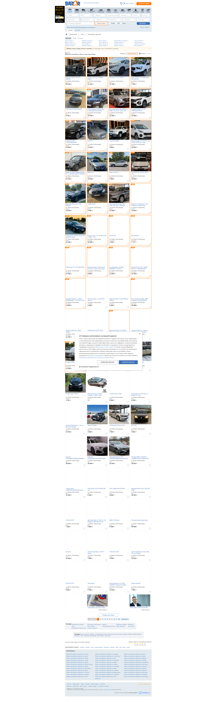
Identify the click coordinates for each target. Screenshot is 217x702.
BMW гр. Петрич (70, 42)
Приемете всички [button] (128, 362)
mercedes (82, 647)
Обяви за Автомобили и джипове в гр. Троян (77, 676)
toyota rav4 (87, 647)
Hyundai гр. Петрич (70, 44)
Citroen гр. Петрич (87, 45)
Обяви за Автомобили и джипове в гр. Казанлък (135, 666)
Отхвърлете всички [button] (107, 362)
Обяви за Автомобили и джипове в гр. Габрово (106, 664)
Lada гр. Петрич (138, 42)
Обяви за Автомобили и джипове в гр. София (77, 654)
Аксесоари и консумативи (94, 624)
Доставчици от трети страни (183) (106, 347)
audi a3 (123, 647)
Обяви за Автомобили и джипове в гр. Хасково (135, 660)
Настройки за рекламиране (95, 355)
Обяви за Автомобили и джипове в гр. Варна (134, 654)
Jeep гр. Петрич (103, 45)
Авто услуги (131, 626)
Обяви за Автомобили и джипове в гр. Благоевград (136, 662)
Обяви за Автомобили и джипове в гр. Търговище (107, 674)
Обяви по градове (92, 686)
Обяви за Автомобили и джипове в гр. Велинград (135, 672)
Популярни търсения (103, 686)
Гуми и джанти (91, 626)
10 (119, 619)
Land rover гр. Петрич (140, 44)
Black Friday (75, 686)
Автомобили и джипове (94, 34)
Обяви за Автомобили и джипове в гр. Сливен (77, 660)
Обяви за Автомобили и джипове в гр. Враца (134, 656)
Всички (74, 38)
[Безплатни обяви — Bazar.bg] (72, 3)
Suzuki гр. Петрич (119, 45)
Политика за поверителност (105, 357)
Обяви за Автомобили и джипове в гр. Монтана (135, 668)
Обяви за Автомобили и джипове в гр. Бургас (77, 656)
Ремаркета (130, 624)
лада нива (112, 647)
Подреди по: (123, 53)
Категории (80, 38)
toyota (92, 647)
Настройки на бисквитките (87, 357)
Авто (82, 34)
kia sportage (106, 647)
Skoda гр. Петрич (118, 44)
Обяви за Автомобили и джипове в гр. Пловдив (106, 654)
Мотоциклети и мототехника (79, 628)
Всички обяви (73, 34)
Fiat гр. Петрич (103, 40)
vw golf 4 (128, 647)
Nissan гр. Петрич (70, 45)
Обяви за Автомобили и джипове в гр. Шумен (106, 662)
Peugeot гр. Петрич (87, 40)
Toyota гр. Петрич (87, 42)
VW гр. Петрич (138, 45)
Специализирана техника (108, 626)
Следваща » (125, 619)
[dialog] (108, 351)
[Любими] (121, 3)
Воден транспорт (120, 626)
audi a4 (116, 647)
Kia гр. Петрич (86, 44)
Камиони (104, 624)
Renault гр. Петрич (119, 42)
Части (73, 626)
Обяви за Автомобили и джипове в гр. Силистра (77, 672)
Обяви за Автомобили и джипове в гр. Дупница (135, 658)
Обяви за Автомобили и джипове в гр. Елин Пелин (136, 676)
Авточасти (102, 684)
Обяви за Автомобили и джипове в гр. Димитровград (107, 672)
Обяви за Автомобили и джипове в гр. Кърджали (106, 670)
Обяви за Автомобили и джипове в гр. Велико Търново (79, 664)
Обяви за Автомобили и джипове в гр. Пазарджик (107, 660)
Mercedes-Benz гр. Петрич (121, 40)
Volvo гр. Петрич (139, 40)
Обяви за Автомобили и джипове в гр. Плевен (77, 658)
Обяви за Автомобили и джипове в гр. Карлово (135, 670)
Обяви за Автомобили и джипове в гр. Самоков (77, 674)
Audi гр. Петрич (69, 40)
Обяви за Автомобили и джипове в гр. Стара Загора (107, 656)
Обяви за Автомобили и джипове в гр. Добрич (77, 666)
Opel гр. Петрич (103, 44)
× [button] (139, 333)
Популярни (68, 38)
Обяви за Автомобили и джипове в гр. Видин (77, 670)
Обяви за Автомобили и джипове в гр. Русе (105, 658)
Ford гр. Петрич (103, 42)
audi (120, 647)
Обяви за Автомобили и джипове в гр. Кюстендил (136, 664)
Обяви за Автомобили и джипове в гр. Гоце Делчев (78, 668)
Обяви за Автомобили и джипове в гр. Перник (77, 662)
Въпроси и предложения (144, 684)
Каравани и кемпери (121, 624)
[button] (89, 367)
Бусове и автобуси (92, 628)
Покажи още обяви (108, 615)
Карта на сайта (83, 686)
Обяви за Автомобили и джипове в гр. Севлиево (135, 674)
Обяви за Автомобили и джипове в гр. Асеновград (107, 666)
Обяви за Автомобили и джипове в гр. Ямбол (106, 668)
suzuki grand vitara (99, 647)
